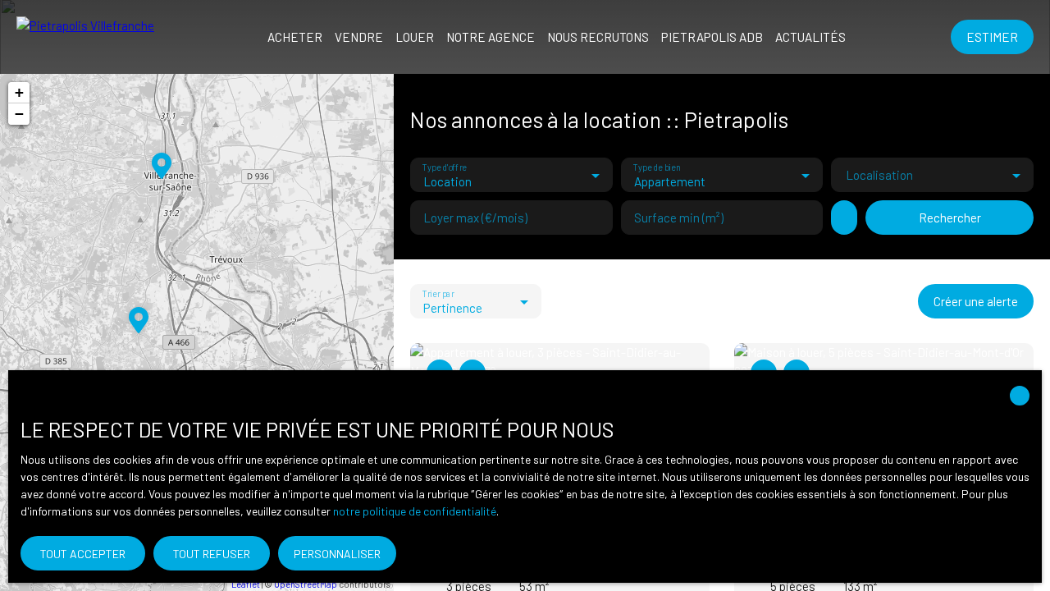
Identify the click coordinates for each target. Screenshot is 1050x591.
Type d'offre (444, 168)
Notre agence (490, 37)
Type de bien (656, 168)
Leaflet (245, 584)
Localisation (879, 174)
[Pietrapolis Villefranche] (115, 37)
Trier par (438, 294)
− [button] (19, 113)
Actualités (810, 37)
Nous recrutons (598, 37)
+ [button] (19, 92)
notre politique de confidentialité (414, 511)
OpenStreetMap (305, 584)
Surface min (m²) (679, 217)
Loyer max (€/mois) (475, 217)
